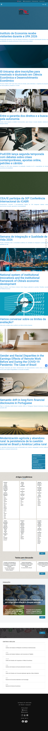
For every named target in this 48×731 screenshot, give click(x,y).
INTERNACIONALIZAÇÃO (37, 467)
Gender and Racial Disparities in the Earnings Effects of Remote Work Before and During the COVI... (5, 528)
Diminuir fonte (42, 1)
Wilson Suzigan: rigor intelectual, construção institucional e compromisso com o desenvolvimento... (22, 491)
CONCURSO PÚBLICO (36, 465)
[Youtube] (24, 715)
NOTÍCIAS (34, 458)
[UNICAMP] (22, 721)
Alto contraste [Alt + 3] (27, 1)
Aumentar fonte (35, 1)
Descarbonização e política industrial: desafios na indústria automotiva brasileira (39, 526)
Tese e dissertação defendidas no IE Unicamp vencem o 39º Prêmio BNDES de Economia (14, 611)
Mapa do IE (25, 710)
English (20, 1)
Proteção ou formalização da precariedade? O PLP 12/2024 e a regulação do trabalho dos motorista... (9, 564)
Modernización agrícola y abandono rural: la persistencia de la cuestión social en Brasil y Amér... (22, 527)
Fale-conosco (25, 712)
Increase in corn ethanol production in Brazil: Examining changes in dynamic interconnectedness (5, 489)
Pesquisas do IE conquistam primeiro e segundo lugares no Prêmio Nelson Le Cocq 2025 (34, 611)
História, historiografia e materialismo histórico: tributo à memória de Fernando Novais (26, 564)
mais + (42, 553)
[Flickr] (27, 715)
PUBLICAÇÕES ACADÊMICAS (35, 461)
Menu (43, 4)
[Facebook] (22, 715)
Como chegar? (25, 707)
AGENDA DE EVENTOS (37, 455)
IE (1, 4)
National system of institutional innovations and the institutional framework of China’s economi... (39, 489)
